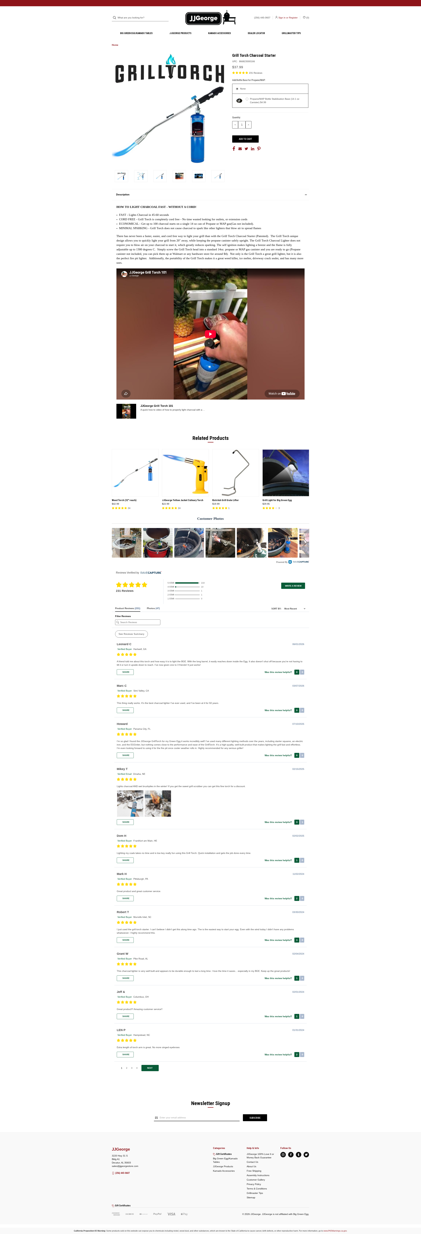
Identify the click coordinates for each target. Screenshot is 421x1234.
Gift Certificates (224, 1154)
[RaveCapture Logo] (298, 562)
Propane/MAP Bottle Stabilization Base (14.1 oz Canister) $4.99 (274, 101)
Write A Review (293, 586)
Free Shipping (254, 1171)
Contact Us (252, 1162)
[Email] (240, 148)
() (307, 17)
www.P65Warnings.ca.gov (335, 1231)
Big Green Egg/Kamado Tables (136, 33)
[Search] (115, 17)
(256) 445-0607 (262, 17)
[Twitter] (246, 148)
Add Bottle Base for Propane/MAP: (249, 80)
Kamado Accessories (219, 33)
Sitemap (251, 1197)
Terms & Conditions (257, 1188)
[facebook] (290, 1154)
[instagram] (283, 1154)
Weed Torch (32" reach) (124, 500)
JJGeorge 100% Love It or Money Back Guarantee (260, 1156)
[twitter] (306, 1154)
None (243, 88)
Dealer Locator (256, 33)
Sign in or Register (288, 17)
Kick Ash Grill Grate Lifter (225, 500)
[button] (210, 194)
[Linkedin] (252, 148)
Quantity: (236, 117)
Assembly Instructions (258, 1175)
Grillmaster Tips (291, 33)
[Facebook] (233, 148)
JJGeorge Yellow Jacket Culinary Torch (182, 500)
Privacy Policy (254, 1184)
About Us (251, 1166)
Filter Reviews (123, 616)
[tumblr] (298, 1154)
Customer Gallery (256, 1179)
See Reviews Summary (131, 634)
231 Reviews (255, 73)
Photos (153, 608)
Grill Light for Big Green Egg (277, 500)
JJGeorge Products (180, 33)
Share (125, 672)
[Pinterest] (258, 148)
